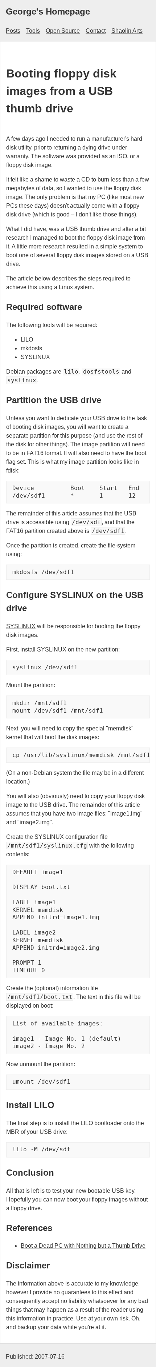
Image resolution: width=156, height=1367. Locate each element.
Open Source (63, 31)
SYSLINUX (21, 626)
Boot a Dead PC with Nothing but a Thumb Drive (83, 1246)
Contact (96, 31)
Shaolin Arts (127, 31)
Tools (33, 31)
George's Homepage (48, 11)
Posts (13, 31)
